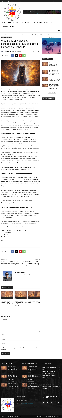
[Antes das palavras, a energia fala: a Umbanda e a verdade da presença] (34, 295)
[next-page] (5, 309)
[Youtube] (60, 1)
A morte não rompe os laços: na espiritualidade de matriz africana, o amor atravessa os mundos (10, 263)
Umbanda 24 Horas (9, 51)
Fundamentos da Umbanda (11, 35)
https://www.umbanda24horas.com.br (22, 274)
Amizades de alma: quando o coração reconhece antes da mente (7, 302)
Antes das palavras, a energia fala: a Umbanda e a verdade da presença (34, 302)
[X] (55, 1)
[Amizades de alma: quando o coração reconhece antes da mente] (7, 295)
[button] (59, 30)
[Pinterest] (20, 55)
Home (2, 35)
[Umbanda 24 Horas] (2, 51)
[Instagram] (53, 1)
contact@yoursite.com (27, 403)
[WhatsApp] (24, 55)
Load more (51, 92)
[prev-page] (2, 309)
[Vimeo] (58, 1)
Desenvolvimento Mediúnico (32, 298)
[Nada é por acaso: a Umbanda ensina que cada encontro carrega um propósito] (21, 295)
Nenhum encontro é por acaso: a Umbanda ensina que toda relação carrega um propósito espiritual (31, 263)
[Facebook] (51, 1)
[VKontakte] (58, 402)
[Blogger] (43, 402)
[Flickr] (51, 402)
